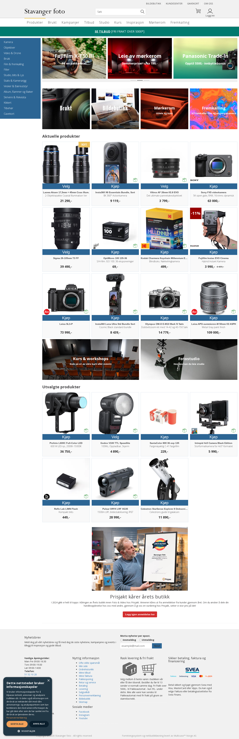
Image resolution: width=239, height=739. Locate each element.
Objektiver (9, 47)
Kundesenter (174, 3)
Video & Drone (12, 53)
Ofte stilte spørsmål (89, 662)
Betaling (83, 685)
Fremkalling (180, 22)
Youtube (83, 718)
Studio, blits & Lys (14, 75)
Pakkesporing (86, 679)
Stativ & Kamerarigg (15, 80)
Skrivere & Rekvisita (15, 97)
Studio (104, 22)
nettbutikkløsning (155, 735)
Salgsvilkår (84, 692)
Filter (6, 69)
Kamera (8, 42)
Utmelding (148, 639)
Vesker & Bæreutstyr (16, 86)
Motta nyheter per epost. (135, 635)
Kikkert (7, 102)
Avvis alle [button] (39, 723)
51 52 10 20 (30, 674)
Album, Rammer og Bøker (18, 91)
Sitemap (83, 701)
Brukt (52, 22)
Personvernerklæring (90, 695)
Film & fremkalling (14, 64)
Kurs (118, 22)
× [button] (48, 680)
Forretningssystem (132, 735)
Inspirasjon (135, 22)
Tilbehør (8, 108)
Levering (83, 688)
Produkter (35, 22)
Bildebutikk (153, 3)
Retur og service (87, 682)
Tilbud (89, 22)
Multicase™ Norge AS (185, 735)
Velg (66, 186)
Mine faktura (85, 675)
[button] (28, 730)
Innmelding (129, 639)
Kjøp (115, 186)
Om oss (208, 3)
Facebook (84, 711)
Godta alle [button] (17, 724)
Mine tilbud (84, 672)
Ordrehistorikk (86, 669)
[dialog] (27, 706)
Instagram (84, 715)
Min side (83, 666)
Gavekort (193, 3)
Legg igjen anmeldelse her (140, 614)
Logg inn (210, 15)
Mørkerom (157, 22)
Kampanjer (70, 22)
